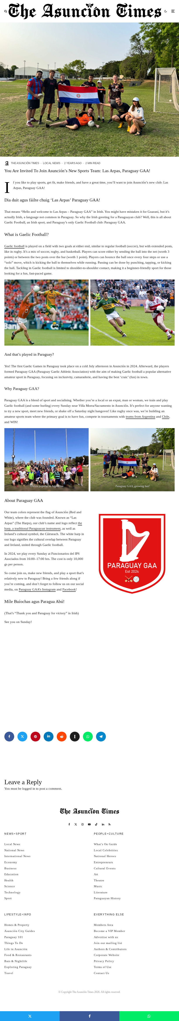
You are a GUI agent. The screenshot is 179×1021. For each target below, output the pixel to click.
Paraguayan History (107, 898)
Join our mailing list (108, 943)
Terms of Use (103, 967)
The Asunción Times (25, 163)
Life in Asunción (16, 949)
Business (10, 868)
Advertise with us (106, 937)
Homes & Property (16, 925)
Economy (10, 862)
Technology (12, 892)
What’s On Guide (105, 844)
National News (14, 850)
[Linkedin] (103, 824)
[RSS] (109, 824)
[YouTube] (89, 824)
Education (11, 874)
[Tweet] (22, 736)
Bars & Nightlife (15, 961)
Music (98, 886)
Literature (101, 892)
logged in (28, 788)
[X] (75, 824)
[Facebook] (69, 824)
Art (96, 874)
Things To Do (13, 943)
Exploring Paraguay (18, 967)
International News (17, 856)
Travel (8, 973)
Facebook (69, 589)
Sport (8, 898)
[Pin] (35, 736)
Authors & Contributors (110, 949)
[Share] (9, 736)
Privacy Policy (104, 961)
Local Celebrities (106, 850)
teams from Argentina (140, 416)
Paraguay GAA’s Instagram (37, 589)
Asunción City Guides (19, 931)
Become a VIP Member (109, 931)
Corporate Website (106, 955)
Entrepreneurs (103, 862)
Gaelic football (14, 246)
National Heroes (105, 856)
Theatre (99, 880)
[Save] (75, 736)
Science (9, 886)
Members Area (103, 925)
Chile (165, 416)
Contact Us (101, 973)
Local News (51, 163)
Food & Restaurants (18, 955)
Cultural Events (105, 868)
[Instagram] (82, 824)
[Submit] (62, 736)
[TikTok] (96, 824)
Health (9, 880)
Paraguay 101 (13, 937)
